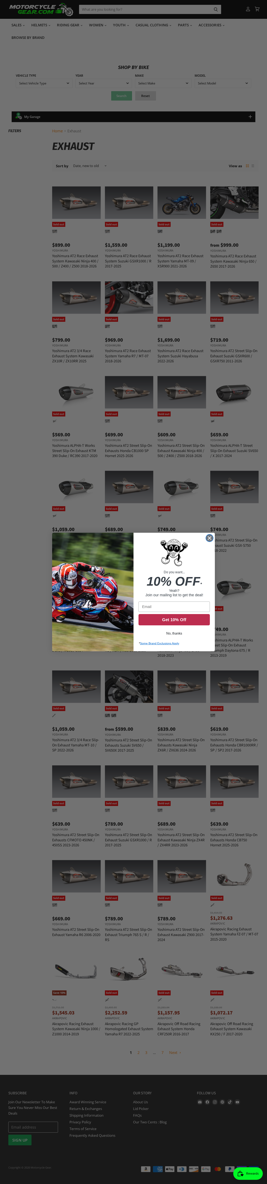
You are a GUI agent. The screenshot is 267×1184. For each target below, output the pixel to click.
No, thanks (174, 633)
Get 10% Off (174, 619)
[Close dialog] (209, 538)
